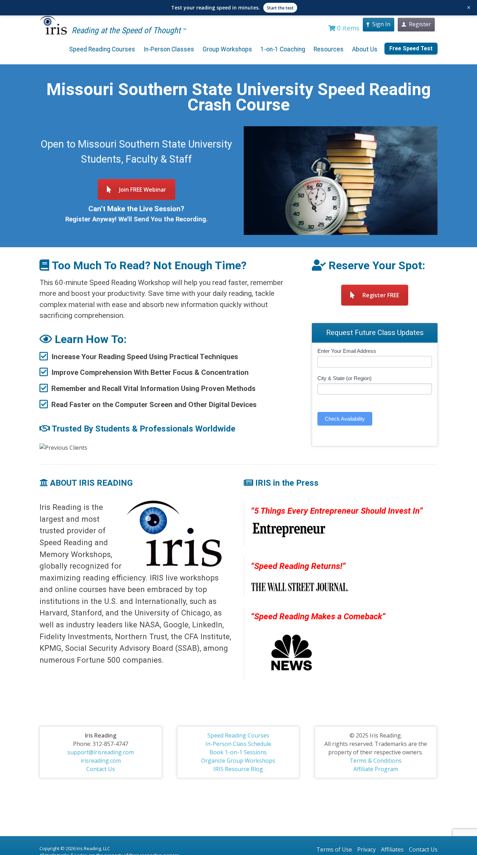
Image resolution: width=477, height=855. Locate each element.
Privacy (366, 849)
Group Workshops (227, 49)
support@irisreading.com (100, 752)
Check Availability (345, 419)
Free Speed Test (411, 48)
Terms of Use (334, 849)
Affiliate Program (375, 769)
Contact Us (100, 769)
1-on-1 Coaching (282, 49)
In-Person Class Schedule (238, 744)
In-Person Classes (169, 49)
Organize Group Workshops (238, 760)
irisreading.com (101, 760)
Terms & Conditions (376, 760)
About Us (364, 49)
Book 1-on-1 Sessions (238, 752)
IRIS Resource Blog (238, 769)
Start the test (280, 8)
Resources (329, 49)
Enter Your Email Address (346, 351)
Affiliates (392, 849)
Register (420, 24)
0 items (347, 28)
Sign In (381, 24)
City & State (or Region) (344, 378)
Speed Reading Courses (102, 49)
